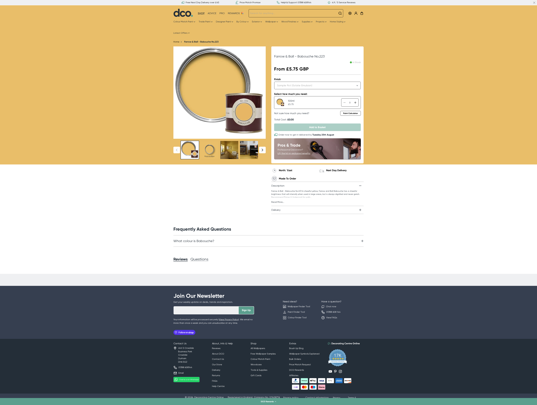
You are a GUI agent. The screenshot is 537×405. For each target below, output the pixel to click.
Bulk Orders (295, 359)
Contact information (317, 397)
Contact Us (218, 359)
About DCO (218, 353)
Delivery (216, 370)
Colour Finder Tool (297, 317)
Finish (277, 79)
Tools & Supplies (259, 370)
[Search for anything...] (340, 13)
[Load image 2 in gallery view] (209, 150)
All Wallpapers (258, 348)
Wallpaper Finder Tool (299, 306)
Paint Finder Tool (296, 312)
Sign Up (246, 310)
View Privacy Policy (228, 319)
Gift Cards (256, 375)
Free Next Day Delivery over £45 (202, 2)
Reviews (216, 348)
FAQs (214, 381)
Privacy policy (291, 397)
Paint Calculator (350, 113)
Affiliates (293, 375)
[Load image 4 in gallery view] (249, 150)
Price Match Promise (250, 2)
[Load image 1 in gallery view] (190, 150)
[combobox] (296, 13)
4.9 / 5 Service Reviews (343, 2)
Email (181, 373)
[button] (268, 401)
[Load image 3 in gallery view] (229, 150)
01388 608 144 (333, 312)
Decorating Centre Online (209, 397)
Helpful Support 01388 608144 (296, 2)
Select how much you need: (290, 94)
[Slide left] (176, 92)
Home (176, 41)
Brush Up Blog (296, 348)
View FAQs (331, 317)
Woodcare (256, 364)
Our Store (217, 364)
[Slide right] (262, 92)
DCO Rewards (296, 370)
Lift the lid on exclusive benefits (294, 153)
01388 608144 (185, 367)
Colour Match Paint (260, 359)
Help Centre (218, 386)
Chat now (331, 306)
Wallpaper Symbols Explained (304, 353)
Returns (216, 375)
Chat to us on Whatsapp (189, 380)
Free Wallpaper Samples (263, 353)
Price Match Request (300, 364)
